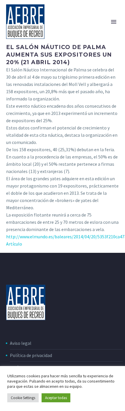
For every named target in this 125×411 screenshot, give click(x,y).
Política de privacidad (31, 355)
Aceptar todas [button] (56, 397)
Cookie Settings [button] (23, 397)
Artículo (14, 244)
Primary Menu (113, 21)
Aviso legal (20, 343)
